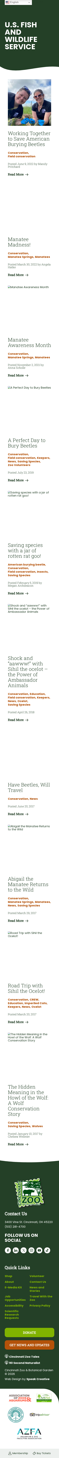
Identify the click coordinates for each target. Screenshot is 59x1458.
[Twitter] (23, 1251)
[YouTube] (39, 1251)
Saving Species (29, 461)
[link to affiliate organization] (19, 1398)
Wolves (37, 1126)
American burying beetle (27, 564)
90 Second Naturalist (24, 1363)
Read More (16, 174)
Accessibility (14, 1305)
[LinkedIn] (16, 1251)
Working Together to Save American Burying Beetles (29, 138)
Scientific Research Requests (12, 1314)
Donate (29, 1332)
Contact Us (38, 1282)
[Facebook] (8, 1251)
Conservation (18, 152)
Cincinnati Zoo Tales (24, 1357)
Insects (42, 571)
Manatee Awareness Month (29, 342)
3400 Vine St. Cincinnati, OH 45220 (29, 1222)
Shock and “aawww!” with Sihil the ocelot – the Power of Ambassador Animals (28, 672)
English (14, 2)
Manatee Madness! (19, 242)
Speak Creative (38, 1379)
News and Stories (37, 1289)
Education (38, 694)
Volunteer (37, 1276)
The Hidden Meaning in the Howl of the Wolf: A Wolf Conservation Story (28, 1100)
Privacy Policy (40, 1305)
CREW (34, 999)
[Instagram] (31, 1251)
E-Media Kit (13, 1287)
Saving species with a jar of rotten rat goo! (25, 550)
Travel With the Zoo (41, 1298)
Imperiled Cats (36, 1003)
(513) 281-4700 (15, 1226)
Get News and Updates (29, 1345)
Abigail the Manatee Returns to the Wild (28, 884)
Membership (20, 1453)
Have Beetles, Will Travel (29, 787)
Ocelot (22, 701)
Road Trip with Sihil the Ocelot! (26, 988)
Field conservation (21, 156)
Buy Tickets (44, 1453)
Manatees (42, 257)
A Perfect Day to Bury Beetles (26, 443)
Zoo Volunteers (19, 465)
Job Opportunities (15, 1298)
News (12, 461)
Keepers (43, 457)
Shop (8, 1276)
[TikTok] (47, 1251)
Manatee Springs (21, 257)
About (9, 1282)
